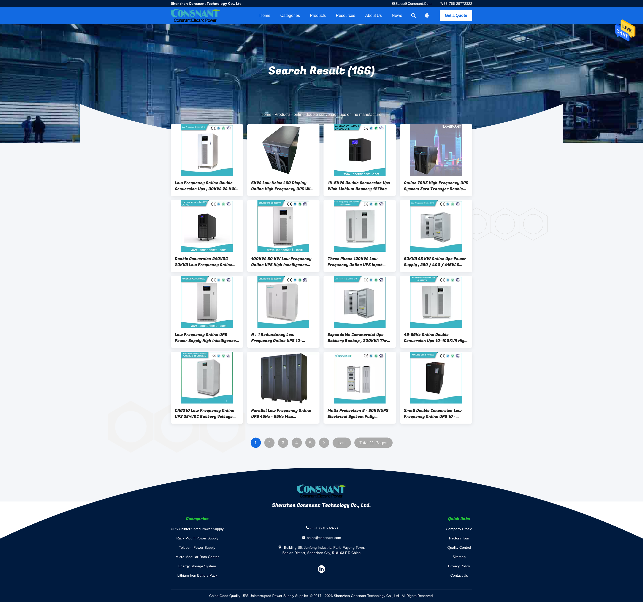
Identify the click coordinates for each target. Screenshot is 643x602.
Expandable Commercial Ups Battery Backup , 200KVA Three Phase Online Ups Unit (360, 338)
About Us (373, 15)
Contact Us (459, 575)
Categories (290, 15)
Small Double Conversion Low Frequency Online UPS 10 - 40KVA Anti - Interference (433, 414)
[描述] (427, 15)
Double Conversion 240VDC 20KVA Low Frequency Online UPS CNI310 (203, 262)
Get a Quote (456, 15)
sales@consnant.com (413, 4)
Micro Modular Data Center (197, 557)
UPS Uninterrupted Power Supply (197, 529)
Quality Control (459, 547)
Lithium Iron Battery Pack (197, 575)
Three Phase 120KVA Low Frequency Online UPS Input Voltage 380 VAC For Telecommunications (355, 262)
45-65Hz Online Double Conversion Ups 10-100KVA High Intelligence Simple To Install (435, 338)
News (397, 15)
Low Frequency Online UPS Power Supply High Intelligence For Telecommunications (205, 338)
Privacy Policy (459, 566)
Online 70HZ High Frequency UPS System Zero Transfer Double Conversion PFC (436, 186)
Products (318, 15)
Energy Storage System (197, 566)
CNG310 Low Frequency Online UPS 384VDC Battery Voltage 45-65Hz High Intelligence (204, 414)
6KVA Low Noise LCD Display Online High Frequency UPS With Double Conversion (283, 186)
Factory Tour (459, 538)
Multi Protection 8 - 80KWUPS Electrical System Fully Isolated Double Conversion (358, 414)
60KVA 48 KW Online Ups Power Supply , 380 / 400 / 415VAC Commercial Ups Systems (435, 262)
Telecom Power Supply (197, 547)
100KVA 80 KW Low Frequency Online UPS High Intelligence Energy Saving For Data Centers (283, 262)
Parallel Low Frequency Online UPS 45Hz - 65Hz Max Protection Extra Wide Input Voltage (281, 414)
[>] (324, 443)
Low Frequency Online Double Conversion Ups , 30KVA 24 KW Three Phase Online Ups (205, 186)
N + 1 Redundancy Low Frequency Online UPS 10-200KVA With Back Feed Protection (276, 338)
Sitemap (459, 557)
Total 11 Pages (373, 442)
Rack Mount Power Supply (197, 538)
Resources (345, 15)
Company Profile (459, 529)
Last (342, 442)
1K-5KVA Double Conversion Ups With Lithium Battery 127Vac (359, 186)
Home (264, 15)
